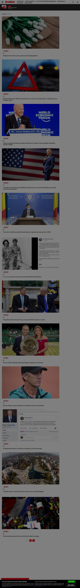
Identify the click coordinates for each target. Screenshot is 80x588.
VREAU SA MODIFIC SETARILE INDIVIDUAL (71, 585)
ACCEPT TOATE (71, 581)
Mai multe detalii (9, 586)
